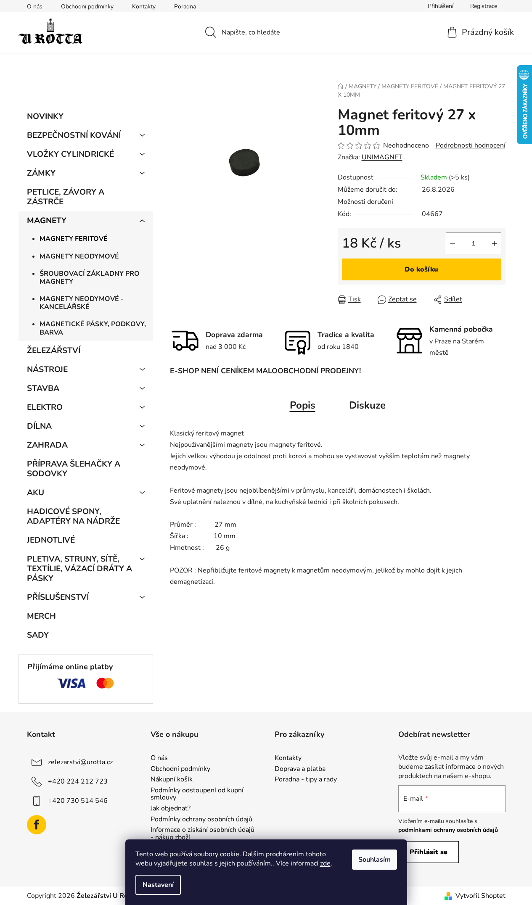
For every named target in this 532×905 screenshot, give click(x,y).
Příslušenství (58, 597)
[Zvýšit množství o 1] (494, 243)
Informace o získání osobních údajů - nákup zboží (202, 833)
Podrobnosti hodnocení (471, 145)
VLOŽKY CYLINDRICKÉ (70, 154)
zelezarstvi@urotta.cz (80, 762)
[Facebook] (36, 824)
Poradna (185, 7)
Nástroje (47, 369)
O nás (34, 7)
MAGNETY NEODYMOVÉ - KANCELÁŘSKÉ (82, 302)
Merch (41, 616)
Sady (38, 635)
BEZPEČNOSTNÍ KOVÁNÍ (74, 135)
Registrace (483, 6)
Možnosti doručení (365, 201)
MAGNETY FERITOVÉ (74, 238)
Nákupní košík (172, 780)
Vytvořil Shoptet (480, 895)
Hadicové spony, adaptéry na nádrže (73, 516)
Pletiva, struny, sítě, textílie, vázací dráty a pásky (79, 569)
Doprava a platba (300, 769)
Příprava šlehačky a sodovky (73, 469)
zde (325, 863)
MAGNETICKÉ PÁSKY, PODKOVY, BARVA (93, 328)
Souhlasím (374, 859)
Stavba (43, 388)
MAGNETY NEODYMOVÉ (79, 256)
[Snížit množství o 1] (452, 243)
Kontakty (144, 7)
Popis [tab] (302, 405)
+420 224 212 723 (78, 781)
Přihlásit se (428, 852)
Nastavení (158, 884)
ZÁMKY (41, 173)
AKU (35, 492)
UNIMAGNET (382, 157)
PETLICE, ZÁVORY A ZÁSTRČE (65, 197)
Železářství (53, 350)
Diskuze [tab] (367, 405)
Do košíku (421, 269)
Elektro (45, 407)
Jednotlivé (51, 540)
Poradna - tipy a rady (306, 780)
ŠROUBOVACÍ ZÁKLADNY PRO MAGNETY (90, 277)
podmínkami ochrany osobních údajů (448, 830)
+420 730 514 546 (78, 800)
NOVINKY (45, 116)
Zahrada (47, 445)
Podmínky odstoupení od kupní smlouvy (197, 794)
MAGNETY (46, 220)
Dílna (39, 426)
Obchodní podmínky (87, 7)
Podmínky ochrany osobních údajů (201, 819)
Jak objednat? (171, 809)
